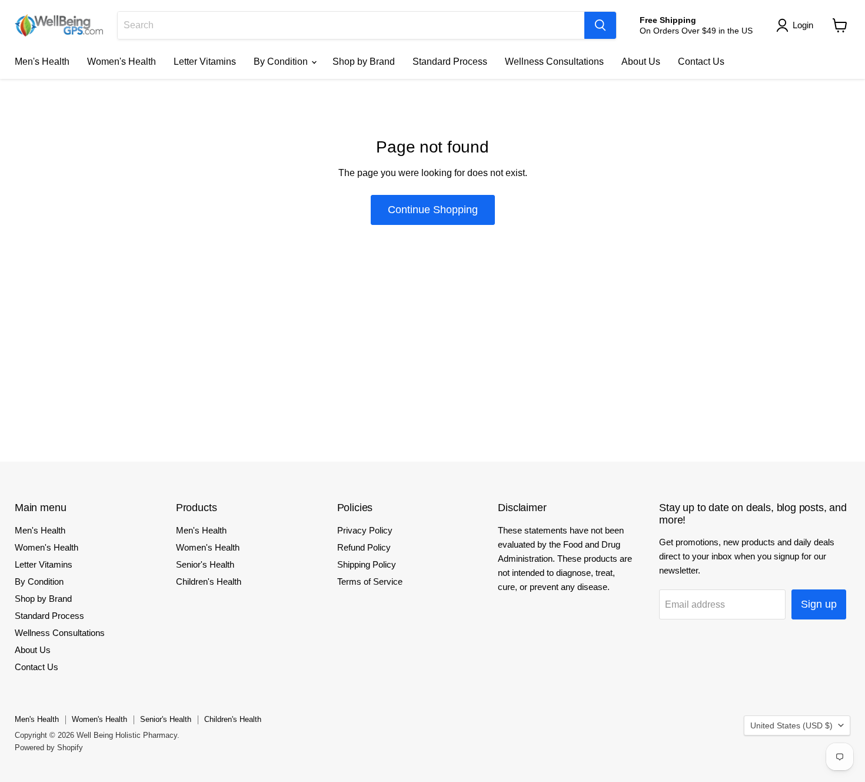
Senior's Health (205, 564)
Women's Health (121, 62)
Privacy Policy (364, 530)
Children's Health (208, 581)
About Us (640, 62)
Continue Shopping (433, 210)
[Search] (600, 25)
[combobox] (351, 25)
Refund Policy (364, 547)
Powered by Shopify (49, 747)
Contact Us (701, 62)
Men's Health (42, 62)
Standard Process (449, 62)
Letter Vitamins (205, 62)
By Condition (282, 62)
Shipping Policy (366, 564)
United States (791, 725)
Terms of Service (369, 581)
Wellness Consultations (554, 62)
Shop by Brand (363, 62)
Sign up (819, 604)
